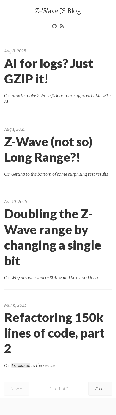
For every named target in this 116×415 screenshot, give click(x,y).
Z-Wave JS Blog (58, 11)
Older (100, 388)
